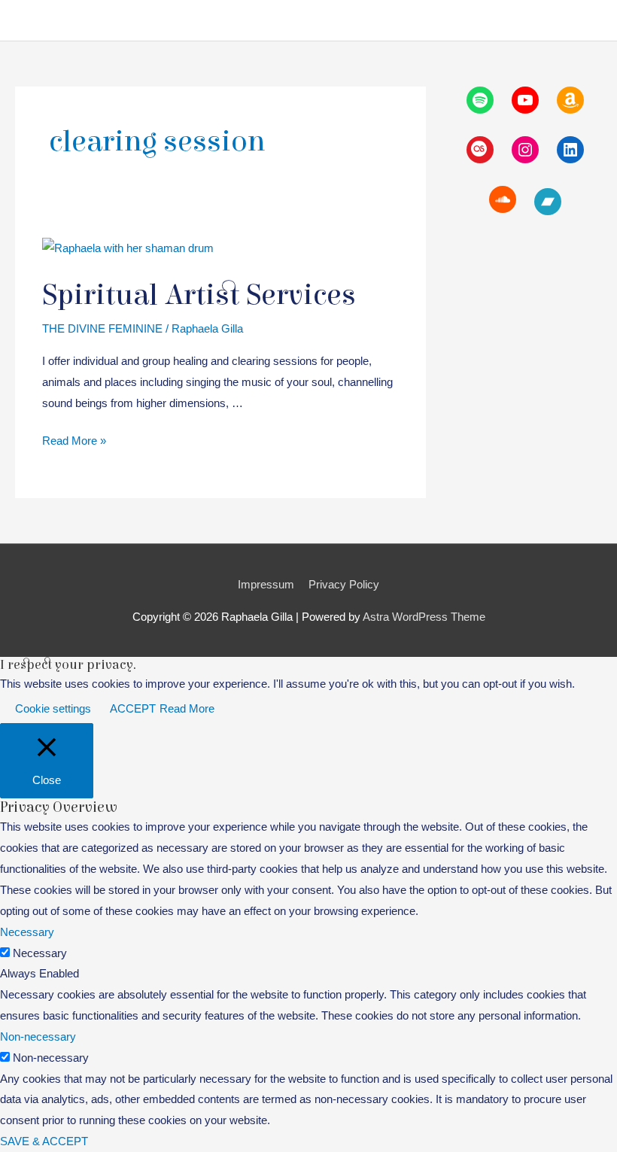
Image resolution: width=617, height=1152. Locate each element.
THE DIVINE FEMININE (102, 328)
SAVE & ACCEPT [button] (44, 1141)
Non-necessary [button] (38, 1036)
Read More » (74, 442)
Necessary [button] (27, 932)
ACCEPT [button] (133, 708)
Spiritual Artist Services (199, 295)
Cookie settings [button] (53, 708)
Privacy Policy (343, 584)
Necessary (40, 953)
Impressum (266, 584)
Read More (187, 708)
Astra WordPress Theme (424, 616)
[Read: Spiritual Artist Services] (128, 247)
